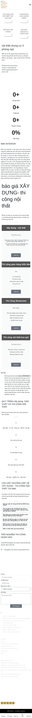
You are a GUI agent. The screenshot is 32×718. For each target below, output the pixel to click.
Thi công (9, 716)
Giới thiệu (3, 639)
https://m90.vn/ (12, 629)
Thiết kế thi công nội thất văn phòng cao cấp (13, 667)
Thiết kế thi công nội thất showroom (11, 674)
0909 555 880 (13, 625)
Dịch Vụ (3, 641)
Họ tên (3, 574)
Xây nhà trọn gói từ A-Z (7, 660)
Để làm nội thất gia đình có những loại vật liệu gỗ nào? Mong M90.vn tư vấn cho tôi (15, 520)
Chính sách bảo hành (7, 646)
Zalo (22, 716)
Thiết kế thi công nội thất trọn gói (10, 663)
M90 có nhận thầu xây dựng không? (13, 528)
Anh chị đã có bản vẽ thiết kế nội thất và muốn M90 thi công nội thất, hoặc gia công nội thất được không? (15, 510)
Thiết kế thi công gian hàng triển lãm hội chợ (13, 665)
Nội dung (3, 592)
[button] (16, 504)
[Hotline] (3, 714)
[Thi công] (9, 714)
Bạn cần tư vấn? (5, 586)
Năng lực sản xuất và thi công (9, 643)
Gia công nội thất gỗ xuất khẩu (9, 676)
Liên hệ (16, 255)
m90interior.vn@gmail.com (14, 627)
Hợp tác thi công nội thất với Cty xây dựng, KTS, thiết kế (16, 671)
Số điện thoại (4, 580)
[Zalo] (22, 714)
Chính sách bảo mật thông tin (9, 648)
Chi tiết (8, 21)
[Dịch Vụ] (16, 714)
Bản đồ (29, 716)
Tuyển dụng (4, 651)
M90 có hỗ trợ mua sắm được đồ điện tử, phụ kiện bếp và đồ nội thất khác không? (15, 524)
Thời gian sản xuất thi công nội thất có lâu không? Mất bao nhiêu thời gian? (15, 515)
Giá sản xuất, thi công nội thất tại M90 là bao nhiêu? (16, 504)
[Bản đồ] (29, 714)
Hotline (3, 716)
